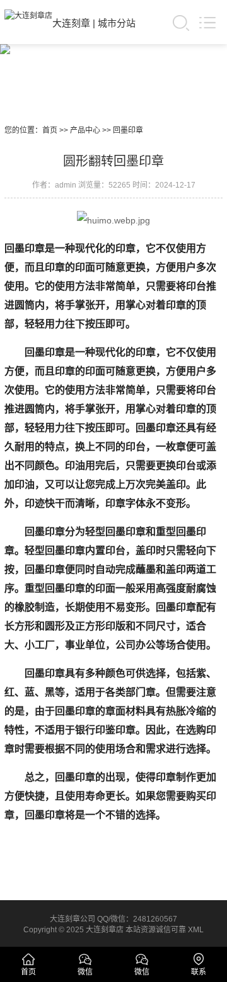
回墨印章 (128, 130)
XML (196, 929)
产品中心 (85, 130)
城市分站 (117, 23)
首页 (49, 130)
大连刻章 (71, 23)
